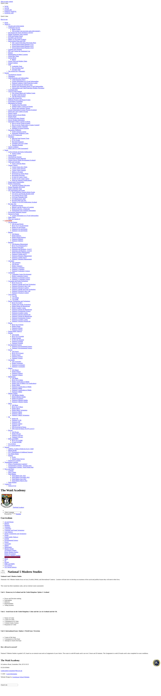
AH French (15, 351)
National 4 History (17, 373)
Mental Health (12, 450)
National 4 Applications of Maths (21, 387)
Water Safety (12, 217)
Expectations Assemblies (15, 101)
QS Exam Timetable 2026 (19, 197)
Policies (10, 53)
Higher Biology (16, 236)
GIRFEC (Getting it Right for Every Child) (21, 449)
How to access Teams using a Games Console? (26, 125)
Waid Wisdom (12, 482)
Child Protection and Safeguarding (18, 78)
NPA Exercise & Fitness (19, 427)
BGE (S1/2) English (18, 336)
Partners (10, 455)
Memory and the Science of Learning (23, 207)
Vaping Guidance (13, 147)
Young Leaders (16, 153)
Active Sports (12, 155)
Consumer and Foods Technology (18, 281)
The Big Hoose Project (18, 96)
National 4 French (17, 356)
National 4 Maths (17, 388)
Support (6, 447)
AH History (15, 370)
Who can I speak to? (14, 219)
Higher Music (16, 408)
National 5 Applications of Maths (21, 390)
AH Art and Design (17, 224)
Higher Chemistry (17, 266)
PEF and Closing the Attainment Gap (19, 51)
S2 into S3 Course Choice (19, 177)
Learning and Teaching (15, 49)
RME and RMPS (13, 439)
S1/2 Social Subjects (14, 445)
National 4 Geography (18, 365)
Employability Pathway (15, 331)
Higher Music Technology (19, 410)
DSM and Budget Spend (15, 36)
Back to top (4, 19)
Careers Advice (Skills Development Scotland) (22, 160)
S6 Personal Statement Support (17, 212)
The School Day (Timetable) (16, 71)
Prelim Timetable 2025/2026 (16, 187)
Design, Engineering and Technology (19, 301)
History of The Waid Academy (17, 39)
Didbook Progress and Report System (19, 100)
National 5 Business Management (22, 259)
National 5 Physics (17, 437)
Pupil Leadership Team (15, 189)
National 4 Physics (17, 435)
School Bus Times (13, 56)
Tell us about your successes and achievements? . (26, 31)
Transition (11, 137)
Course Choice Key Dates (19, 167)
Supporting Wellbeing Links (20, 133)
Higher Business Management (21, 252)
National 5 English (17, 343)
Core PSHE (15, 298)
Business (10, 242)
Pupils (6, 150)
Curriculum (8, 220)
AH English (15, 335)
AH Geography (16, 361)
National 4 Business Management (22, 256)
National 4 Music (17, 412)
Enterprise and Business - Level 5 (22, 249)
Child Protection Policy (19, 79)
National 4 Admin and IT (19, 254)
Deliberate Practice (17, 205)
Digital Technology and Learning (18, 34)
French (10, 350)
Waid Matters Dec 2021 (19, 475)
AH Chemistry (16, 262)
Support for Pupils (13, 214)
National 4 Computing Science (21, 277)
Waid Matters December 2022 (21, 477)
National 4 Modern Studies (20, 400)
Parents (6, 73)
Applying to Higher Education (21, 185)
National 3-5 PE (16, 420)
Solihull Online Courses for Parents (22, 106)
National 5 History (17, 375)
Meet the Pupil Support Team (20, 138)
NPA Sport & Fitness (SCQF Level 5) (23, 428)
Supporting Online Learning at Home (19, 121)
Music (10, 403)
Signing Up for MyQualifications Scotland (24, 202)
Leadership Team (17, 66)
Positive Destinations (14, 183)
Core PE (14, 296)
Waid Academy (18, 507)
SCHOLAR (8, 10)
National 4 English (17, 341)
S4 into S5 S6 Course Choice (20, 178)
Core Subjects (12, 294)
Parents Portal (12, 116)
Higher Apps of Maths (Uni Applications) (24, 383)
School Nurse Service (18, 459)
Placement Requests (18, 142)
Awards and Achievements (16, 26)
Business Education (17, 247)
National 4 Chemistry (18, 267)
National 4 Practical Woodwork (21, 314)
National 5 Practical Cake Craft (21, 291)
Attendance (11, 76)
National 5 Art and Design (19, 230)
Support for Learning (14, 460)
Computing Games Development (21, 274)
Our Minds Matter (13, 454)
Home (6, 22)
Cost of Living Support (15, 91)
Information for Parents (15, 103)
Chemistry (11, 261)
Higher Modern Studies (19, 397)
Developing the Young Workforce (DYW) (20, 32)
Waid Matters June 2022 (19, 479)
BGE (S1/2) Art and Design (20, 225)
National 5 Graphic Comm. (20, 319)
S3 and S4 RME (17, 442)
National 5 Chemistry (18, 269)
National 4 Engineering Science (21, 311)
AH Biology (15, 234)
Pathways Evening (17, 172)
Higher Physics (16, 434)
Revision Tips (12, 204)
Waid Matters (12, 474)
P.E (9, 417)
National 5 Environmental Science (22, 348)
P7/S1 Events (16, 140)
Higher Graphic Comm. (19, 308)
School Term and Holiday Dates (17, 61)
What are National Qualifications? (22, 180)
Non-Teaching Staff (18, 68)
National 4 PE (16, 422)
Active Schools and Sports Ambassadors (20, 152)
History (10, 368)
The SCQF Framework (15, 135)
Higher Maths (16, 385)
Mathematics (12, 376)
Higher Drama (16, 326)
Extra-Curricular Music (19, 163)
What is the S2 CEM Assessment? (18, 148)
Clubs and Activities (14, 162)
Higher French (16, 355)
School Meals (12, 58)
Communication (13, 90)
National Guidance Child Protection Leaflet (24, 83)
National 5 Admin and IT (19, 257)
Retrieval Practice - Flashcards (21, 209)
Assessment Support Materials (17, 158)
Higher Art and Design (18, 227)
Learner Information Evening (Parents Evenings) (22, 110)
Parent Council (12, 113)
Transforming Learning (11, 462)
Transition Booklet (17, 145)
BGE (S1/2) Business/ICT (19, 246)
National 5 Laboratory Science (21, 271)
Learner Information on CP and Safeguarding (25, 81)
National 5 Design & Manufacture (22, 316)
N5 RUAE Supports (18, 340)
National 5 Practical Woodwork (21, 321)
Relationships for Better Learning (18, 54)
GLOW (6, 8)
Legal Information (11, 674)
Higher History (16, 371)
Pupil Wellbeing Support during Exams (23, 192)
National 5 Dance (17, 423)
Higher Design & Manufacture (21, 306)
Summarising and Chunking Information (24, 210)
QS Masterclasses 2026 (19, 199)
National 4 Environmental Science (22, 346)
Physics (10, 430)
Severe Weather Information (16, 120)
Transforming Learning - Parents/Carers (19, 465)
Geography (11, 360)
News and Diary (9, 469)
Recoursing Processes (18, 175)
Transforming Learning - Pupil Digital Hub (20, 467)
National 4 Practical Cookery (20, 288)
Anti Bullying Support (14, 74)
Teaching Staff (16, 69)
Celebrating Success (14, 27)
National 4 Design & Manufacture (22, 309)
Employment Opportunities (16, 182)
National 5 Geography (18, 366)
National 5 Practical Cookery (20, 293)
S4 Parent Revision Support (16, 118)
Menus (14, 59)
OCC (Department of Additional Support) (20, 452)
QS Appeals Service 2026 (19, 195)
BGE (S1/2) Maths (17, 380)
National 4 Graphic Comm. (20, 313)
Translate (18, 514)
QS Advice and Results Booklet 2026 (23, 194)
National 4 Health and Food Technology (24, 284)
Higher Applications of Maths (20, 381)
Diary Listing (12, 472)
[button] (8, 16)
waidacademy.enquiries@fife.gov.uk (11, 670)
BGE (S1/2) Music (17, 407)
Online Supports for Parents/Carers (22, 84)
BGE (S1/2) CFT (17, 282)
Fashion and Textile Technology (21, 304)
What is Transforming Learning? (17, 464)
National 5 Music (17, 413)
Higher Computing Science (20, 276)
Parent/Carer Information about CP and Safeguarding (27, 86)
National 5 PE (16, 425)
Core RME (15, 299)
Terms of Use (12, 486)
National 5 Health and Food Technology (24, 289)
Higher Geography (17, 363)
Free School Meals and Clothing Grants (23, 93)
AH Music (15, 405)
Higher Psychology (17, 398)
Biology (10, 232)
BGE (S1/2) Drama (17, 324)
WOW (6, 6)
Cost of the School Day (15, 98)
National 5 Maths (17, 392)
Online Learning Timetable (20, 126)
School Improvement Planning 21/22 (23, 44)
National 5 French (17, 358)
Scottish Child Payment (19, 95)
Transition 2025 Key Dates (20, 143)
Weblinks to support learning (20, 128)
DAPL (14, 457)
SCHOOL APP (9, 13)
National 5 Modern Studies (20, 402)
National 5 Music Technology (20, 415)
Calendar (11, 470)
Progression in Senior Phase (20, 173)
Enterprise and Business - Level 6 (22, 251)
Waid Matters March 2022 (19, 480)
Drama (10, 323)
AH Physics (15, 264)
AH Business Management (20, 244)
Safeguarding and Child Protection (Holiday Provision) (28, 88)
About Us (7, 24)
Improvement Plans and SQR (16, 41)
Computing (11, 272)
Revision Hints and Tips (19, 200)
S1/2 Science (12, 444)
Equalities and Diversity (15, 38)
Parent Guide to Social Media (17, 115)
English (10, 333)
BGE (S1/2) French (17, 353)
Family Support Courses (19, 131)
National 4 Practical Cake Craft (21, 286)
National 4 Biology (17, 239)
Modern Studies (13, 393)
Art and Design (12, 222)
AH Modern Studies (18, 395)
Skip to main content (7, 1)
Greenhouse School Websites (20, 677)
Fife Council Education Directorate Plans (24, 43)
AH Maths (15, 378)
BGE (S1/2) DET (17, 303)
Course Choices (13, 165)
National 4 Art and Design (19, 229)
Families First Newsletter (19, 105)
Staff (9, 64)
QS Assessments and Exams (16, 190)
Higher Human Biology (19, 237)
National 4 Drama (17, 328)
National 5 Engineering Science (21, 318)
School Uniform (13, 63)
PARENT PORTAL (10, 11)
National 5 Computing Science (21, 279)
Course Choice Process (19, 168)
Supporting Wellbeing (14, 130)
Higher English (16, 338)
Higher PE (15, 418)
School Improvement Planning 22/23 (23, 46)
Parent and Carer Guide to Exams (18, 111)
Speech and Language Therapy (21, 108)
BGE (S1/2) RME (17, 440)
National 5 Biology (17, 241)
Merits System (16, 29)
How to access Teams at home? (21, 123)
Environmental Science (15, 345)
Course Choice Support (19, 170)
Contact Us (7, 484)
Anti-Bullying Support (14, 157)
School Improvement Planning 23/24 (23, 48)
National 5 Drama (17, 329)
